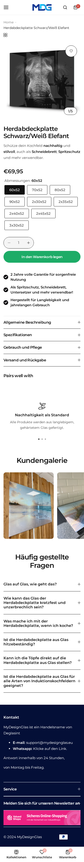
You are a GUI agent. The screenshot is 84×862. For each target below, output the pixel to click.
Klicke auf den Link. (50, 748)
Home (9, 22)
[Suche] (65, 7)
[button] (45, 439)
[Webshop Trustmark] (42, 818)
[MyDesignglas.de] (42, 7)
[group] (42, 80)
